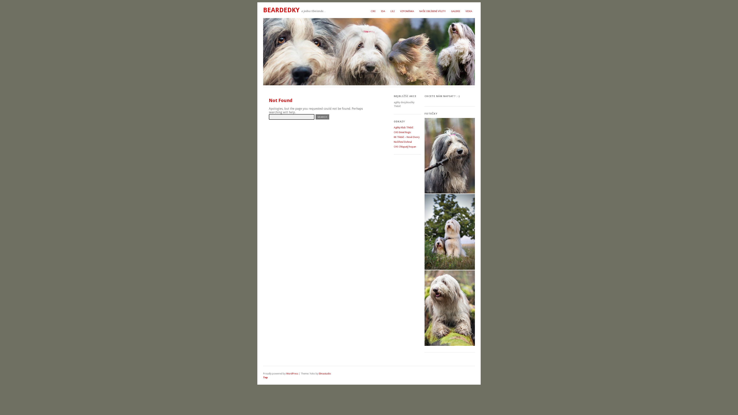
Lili (393, 11)
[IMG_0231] (450, 345)
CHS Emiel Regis (402, 132)
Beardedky (281, 10)
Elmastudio (325, 373)
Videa (468, 11)
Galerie (455, 11)
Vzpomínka (407, 11)
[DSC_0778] (450, 268)
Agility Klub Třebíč (403, 127)
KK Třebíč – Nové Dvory (407, 137)
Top (265, 377)
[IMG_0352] (450, 192)
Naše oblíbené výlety (432, 11)
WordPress (292, 373)
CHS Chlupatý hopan (405, 146)
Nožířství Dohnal (403, 141)
